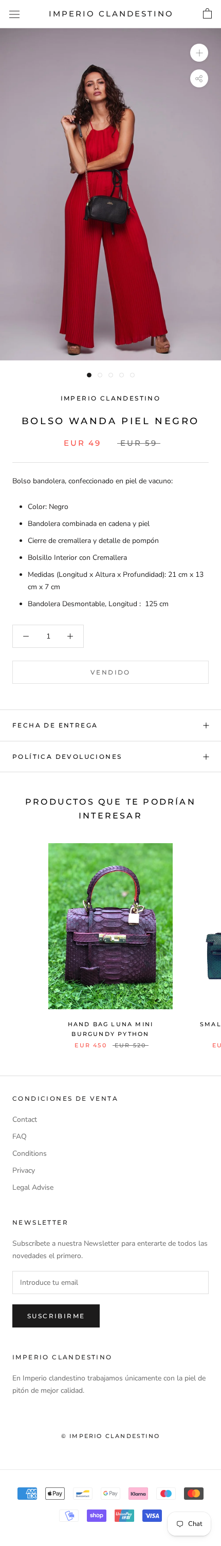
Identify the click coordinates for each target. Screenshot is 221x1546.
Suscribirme (56, 1316)
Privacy (23, 1170)
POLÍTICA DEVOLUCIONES (67, 756)
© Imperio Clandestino (110, 1436)
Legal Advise (32, 1187)
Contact (24, 1119)
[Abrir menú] (14, 14)
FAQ (19, 1136)
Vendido (110, 672)
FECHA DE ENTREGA (55, 725)
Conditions (29, 1153)
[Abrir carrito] (207, 14)
